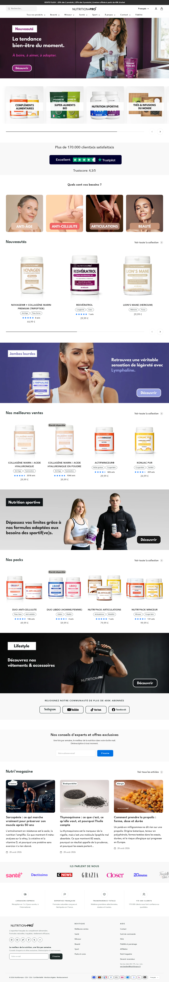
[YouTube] (17, 939)
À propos (109, 15)
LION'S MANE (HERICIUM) (138, 305)
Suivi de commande (128, 934)
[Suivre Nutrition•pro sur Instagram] (49, 709)
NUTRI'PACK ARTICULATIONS (104, 609)
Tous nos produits (35, 15)
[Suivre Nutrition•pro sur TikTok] (96, 709)
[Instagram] (11, 939)
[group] (84, 48)
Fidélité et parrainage (128, 944)
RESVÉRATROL (84, 305)
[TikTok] (23, 939)
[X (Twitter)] (34, 939)
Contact (124, 15)
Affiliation (124, 949)
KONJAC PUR (144, 462)
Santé (82, 15)
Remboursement (62, 977)
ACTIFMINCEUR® (104, 462)
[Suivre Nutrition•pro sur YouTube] (73, 709)
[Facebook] (28, 939)
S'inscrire (105, 753)
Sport (94, 15)
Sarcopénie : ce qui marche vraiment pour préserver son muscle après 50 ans (26, 821)
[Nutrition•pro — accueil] (39, 925)
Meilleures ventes (81, 929)
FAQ (122, 939)
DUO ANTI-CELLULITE (24, 609)
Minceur (68, 15)
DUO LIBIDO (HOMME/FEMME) (64, 609)
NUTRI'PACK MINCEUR (144, 609)
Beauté (53, 15)
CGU (30, 977)
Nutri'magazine (126, 954)
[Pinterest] (40, 939)
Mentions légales (50, 977)
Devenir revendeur (127, 959)
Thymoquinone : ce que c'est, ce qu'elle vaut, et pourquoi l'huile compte (82, 821)
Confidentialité (38, 977)
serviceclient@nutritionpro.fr (130, 966)
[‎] (24, 105)
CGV (26, 977)
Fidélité (138, 15)
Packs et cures (80, 954)
